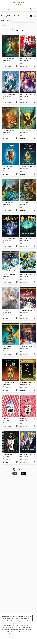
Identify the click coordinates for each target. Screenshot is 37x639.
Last (23, 473)
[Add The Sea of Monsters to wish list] (17, 138)
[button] (31, 16)
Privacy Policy (16, 619)
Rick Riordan (7, 60)
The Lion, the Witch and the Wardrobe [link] (9, 166)
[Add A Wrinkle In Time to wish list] (34, 390)
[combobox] (15, 9)
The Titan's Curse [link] (25, 130)
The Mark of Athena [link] (26, 310)
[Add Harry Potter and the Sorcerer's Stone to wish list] (34, 66)
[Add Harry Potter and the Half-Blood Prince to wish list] (34, 246)
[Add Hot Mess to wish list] (17, 426)
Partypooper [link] (24, 418)
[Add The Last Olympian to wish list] (34, 210)
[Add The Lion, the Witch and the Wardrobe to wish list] (17, 174)
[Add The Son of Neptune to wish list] (17, 282)
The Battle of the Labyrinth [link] (9, 202)
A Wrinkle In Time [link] (25, 382)
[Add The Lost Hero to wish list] (17, 354)
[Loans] (30, 10)
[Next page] (24, 469)
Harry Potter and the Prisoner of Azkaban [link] (27, 94)
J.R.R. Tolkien (7, 312)
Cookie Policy (8, 634)
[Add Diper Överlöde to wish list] (17, 462)
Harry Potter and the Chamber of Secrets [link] (9, 94)
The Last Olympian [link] (25, 202)
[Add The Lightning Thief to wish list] (17, 66)
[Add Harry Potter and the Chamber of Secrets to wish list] (17, 102)
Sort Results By (5, 21)
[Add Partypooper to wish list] (34, 426)
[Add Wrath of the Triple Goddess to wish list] (17, 390)
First (15, 473)
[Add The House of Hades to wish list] (34, 354)
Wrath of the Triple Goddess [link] (9, 382)
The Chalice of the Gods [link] (27, 166)
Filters (4, 26)
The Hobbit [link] (6, 310)
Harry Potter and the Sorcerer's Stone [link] (27, 58)
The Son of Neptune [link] (9, 274)
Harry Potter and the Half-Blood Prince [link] (27, 238)
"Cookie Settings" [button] (26, 627)
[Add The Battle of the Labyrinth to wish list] (17, 210)
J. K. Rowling (25, 60)
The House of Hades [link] (26, 346)
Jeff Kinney (7, 420)
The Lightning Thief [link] (9, 58)
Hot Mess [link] (5, 418)
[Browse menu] (34, 9)
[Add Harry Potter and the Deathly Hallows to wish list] (34, 462)
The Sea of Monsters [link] (9, 130)
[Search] (2, 9)
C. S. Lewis (7, 168)
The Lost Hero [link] (7, 346)
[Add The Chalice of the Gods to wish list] (34, 174)
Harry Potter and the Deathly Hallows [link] (27, 454)
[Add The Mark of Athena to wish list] (34, 318)
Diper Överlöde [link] (7, 454)
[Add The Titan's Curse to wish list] (34, 138)
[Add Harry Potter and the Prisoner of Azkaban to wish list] (34, 102)
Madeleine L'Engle (26, 384)
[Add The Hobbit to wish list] (17, 318)
